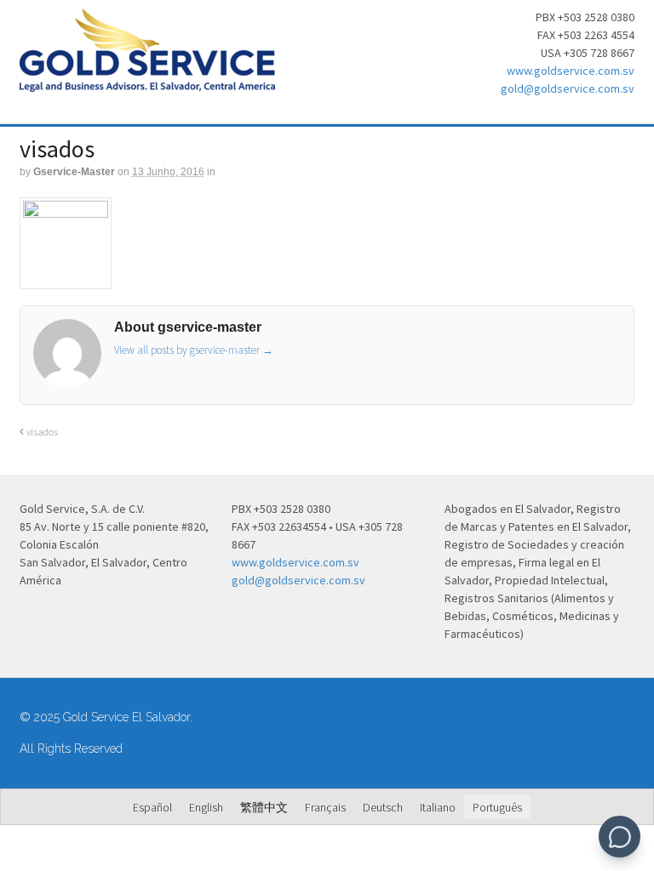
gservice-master (74, 172)
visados (41, 431)
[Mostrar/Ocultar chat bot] (619, 836)
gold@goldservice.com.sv (567, 88)
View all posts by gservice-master (193, 350)
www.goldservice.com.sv (570, 70)
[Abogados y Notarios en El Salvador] (147, 82)
